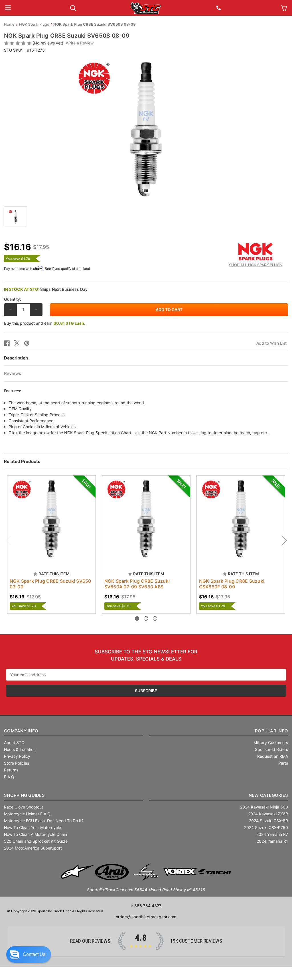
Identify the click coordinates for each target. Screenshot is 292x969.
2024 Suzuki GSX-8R (268, 820)
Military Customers (271, 742)
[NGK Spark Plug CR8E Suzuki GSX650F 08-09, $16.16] (241, 519)
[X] (17, 343)
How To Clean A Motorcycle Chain (35, 834)
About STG (14, 742)
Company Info (21, 731)
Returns (11, 769)
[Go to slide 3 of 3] (155, 618)
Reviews (12, 373)
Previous (8, 540)
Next (283, 540)
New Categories (268, 795)
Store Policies (16, 763)
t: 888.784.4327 (146, 905)
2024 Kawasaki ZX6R (268, 813)
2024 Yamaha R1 (272, 841)
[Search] (73, 7)
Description (16, 358)
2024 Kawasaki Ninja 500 (264, 807)
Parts (283, 763)
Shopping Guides (24, 795)
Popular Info (271, 731)
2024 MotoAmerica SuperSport (33, 848)
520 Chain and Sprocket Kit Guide (36, 841)
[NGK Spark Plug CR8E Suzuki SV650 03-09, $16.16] (51, 519)
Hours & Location (20, 749)
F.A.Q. (9, 776)
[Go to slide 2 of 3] (146, 618)
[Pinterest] (27, 343)
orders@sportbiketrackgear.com (146, 916)
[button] (28, 954)
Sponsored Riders (271, 749)
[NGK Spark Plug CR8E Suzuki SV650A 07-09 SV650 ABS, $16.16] (146, 519)
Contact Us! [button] (34, 954)
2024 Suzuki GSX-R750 (266, 827)
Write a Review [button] (80, 42)
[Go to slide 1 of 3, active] (137, 618)
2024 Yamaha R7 (272, 834)
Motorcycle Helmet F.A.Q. (27, 813)
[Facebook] (7, 343)
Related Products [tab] (22, 461)
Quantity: (12, 299)
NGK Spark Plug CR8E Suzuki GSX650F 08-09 (232, 584)
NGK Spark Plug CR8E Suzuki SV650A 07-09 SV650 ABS (137, 584)
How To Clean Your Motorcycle (32, 827)
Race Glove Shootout (23, 807)
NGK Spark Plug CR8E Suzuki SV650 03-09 (50, 584)
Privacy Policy (17, 756)
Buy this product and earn (44, 323)
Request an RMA (272, 756)
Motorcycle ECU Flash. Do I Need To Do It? (44, 820)
